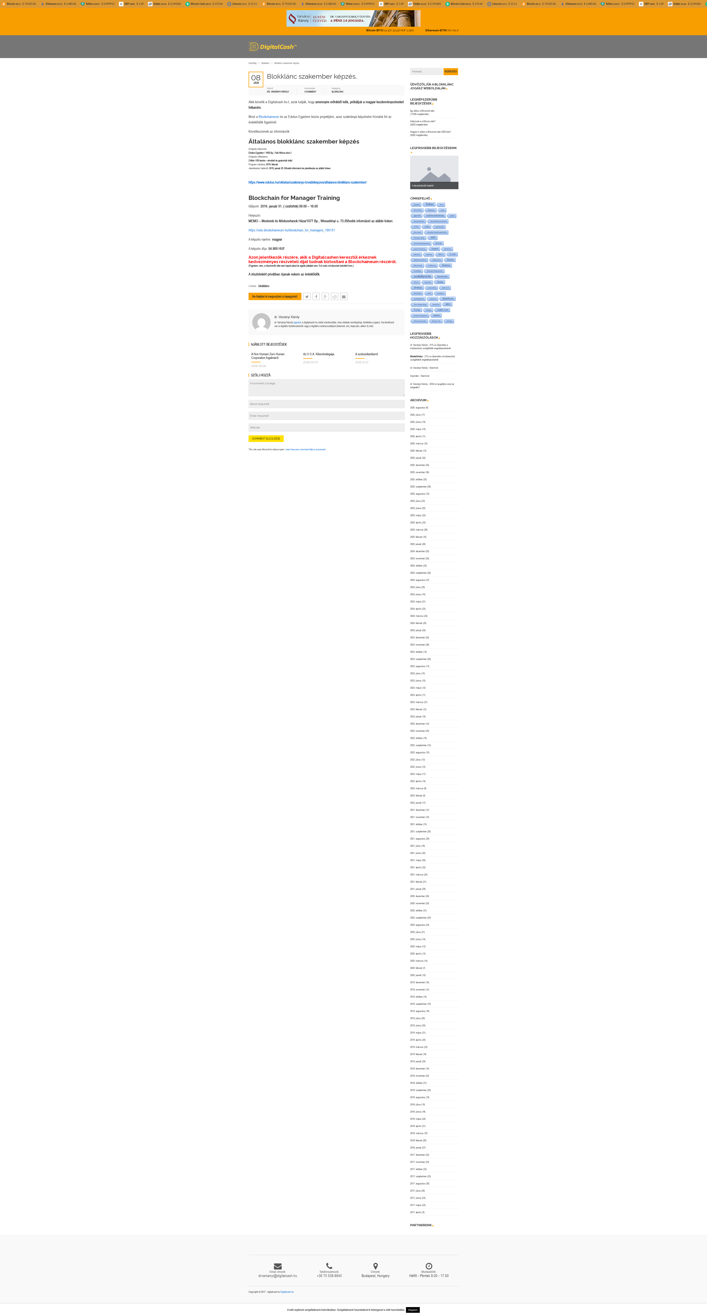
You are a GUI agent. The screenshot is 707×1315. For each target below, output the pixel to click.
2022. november (417, 727)
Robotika (417, 290)
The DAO (418, 207)
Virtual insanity (420, 318)
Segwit (434, 245)
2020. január (415, 971)
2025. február (416, 533)
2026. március (416, 440)
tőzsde (439, 240)
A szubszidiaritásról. (367, 351)
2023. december (417, 634)
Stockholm (442, 273)
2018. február (416, 1137)
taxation (440, 290)
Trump (417, 306)
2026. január (415, 454)
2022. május (415, 770)
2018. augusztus (417, 1094)
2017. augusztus (417, 1180)
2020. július (415, 928)
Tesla (440, 278)
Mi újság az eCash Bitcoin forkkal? (428, 182)
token (436, 312)
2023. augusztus (417, 663)
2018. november (417, 1072)
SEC (448, 301)
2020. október (416, 907)
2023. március (416, 698)
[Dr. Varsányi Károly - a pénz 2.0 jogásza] (353, 18)
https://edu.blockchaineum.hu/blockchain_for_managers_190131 (292, 227)
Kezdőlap (253, 60)
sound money (419, 246)
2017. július (415, 1187)
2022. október (416, 734)
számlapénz (419, 296)
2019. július (415, 1015)
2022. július (415, 756)
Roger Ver (436, 318)
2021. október (416, 821)
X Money (432, 262)
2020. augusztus (417, 921)
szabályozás (422, 273)
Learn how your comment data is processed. (305, 446)
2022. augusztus (417, 749)
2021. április (415, 864)
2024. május (415, 598)
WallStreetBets (420, 257)
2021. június (415, 849)
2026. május (415, 425)
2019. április (415, 1036)
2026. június (415, 418)
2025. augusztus (417, 490)
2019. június (415, 1022)
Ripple (450, 256)
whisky (449, 318)
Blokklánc (265, 60)
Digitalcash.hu (287, 1288)
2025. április (415, 519)
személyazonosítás (438, 218)
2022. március (416, 785)
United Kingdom (420, 312)
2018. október (416, 1079)
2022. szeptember (418, 742)
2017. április (415, 1209)
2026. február (416, 447)
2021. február (416, 878)
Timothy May (419, 235)
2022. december (417, 720)
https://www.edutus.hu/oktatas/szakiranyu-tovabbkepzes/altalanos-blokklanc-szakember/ (308, 179)
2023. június (415, 677)
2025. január (415, 540)
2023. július (415, 670)
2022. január (415, 799)
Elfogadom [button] (413, 1310)
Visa (442, 207)
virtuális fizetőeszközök (436, 229)
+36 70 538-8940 (329, 1272)
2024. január (415, 627)
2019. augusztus (417, 1007)
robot (427, 223)
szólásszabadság (435, 212)
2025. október (416, 476)
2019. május (415, 1029)
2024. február (416, 619)
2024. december (417, 548)
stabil (452, 212)
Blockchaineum (269, 113)
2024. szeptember (418, 569)
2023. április (415, 691)
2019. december (417, 979)
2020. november (417, 900)
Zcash (416, 201)
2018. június (415, 1108)
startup (429, 251)
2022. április (415, 778)
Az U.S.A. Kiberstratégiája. (319, 351)
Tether (429, 201)
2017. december (417, 1151)
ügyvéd (297, 319)
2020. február (416, 964)
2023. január (415, 713)
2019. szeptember (418, 1000)
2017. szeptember (418, 1173)
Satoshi (428, 279)
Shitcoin (447, 246)
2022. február (416, 792)
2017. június (415, 1194)
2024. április (415, 605)
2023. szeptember (418, 655)
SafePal (435, 301)
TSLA (416, 279)
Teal (441, 201)
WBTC (441, 251)
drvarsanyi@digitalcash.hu (277, 1272)
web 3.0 (445, 285)
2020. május (415, 943)
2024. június (415, 591)
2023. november (417, 641)
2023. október (416, 648)
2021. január (415, 885)
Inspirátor (414, 372)
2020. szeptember (418, 914)
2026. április (415, 433)
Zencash (417, 229)
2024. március (416, 612)
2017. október (416, 1165)
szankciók (439, 224)
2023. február (416, 706)
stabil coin (442, 306)
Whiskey (431, 207)
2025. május (415, 512)
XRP (433, 234)
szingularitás (419, 218)
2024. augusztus (417, 576)
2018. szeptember (418, 1086)
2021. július (415, 842)
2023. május (415, 684)
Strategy (418, 284)
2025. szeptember (418, 483)
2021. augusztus (417, 835)
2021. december (417, 806)
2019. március (416, 1043)
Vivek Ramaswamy (422, 240)
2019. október (416, 993)
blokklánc (263, 283)
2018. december (417, 1065)
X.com (453, 251)
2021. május (415, 857)
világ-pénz (436, 257)
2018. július (415, 1101)
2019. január (415, 1058)
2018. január (415, 1144)
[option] (434, 169)
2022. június (415, 763)
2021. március (416, 871)
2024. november (417, 555)
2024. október (416, 562)
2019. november (417, 986)
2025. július (415, 497)
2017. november (417, 1158)
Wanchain (418, 262)
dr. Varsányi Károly (286, 314)
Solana (446, 262)
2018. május (415, 1115)
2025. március (416, 526)
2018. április (415, 1122)
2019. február (416, 1051)
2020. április (415, 950)
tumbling (417, 268)
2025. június (415, 504)
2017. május (415, 1201)
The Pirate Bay (420, 301)
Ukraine (417, 251)
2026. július (415, 411)
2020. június (415, 936)
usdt (429, 290)
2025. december (417, 461)
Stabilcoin (448, 295)
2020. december (417, 892)
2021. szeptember (418, 828)
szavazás (432, 285)
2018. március (416, 1130)
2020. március (416, 957)
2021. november (417, 813)
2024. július (415, 584)
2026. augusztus (417, 404)
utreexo (433, 296)
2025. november (417, 469)
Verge (428, 307)
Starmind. (434, 364)
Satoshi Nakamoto (435, 268)
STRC (416, 224)
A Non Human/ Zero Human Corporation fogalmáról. (267, 352)
